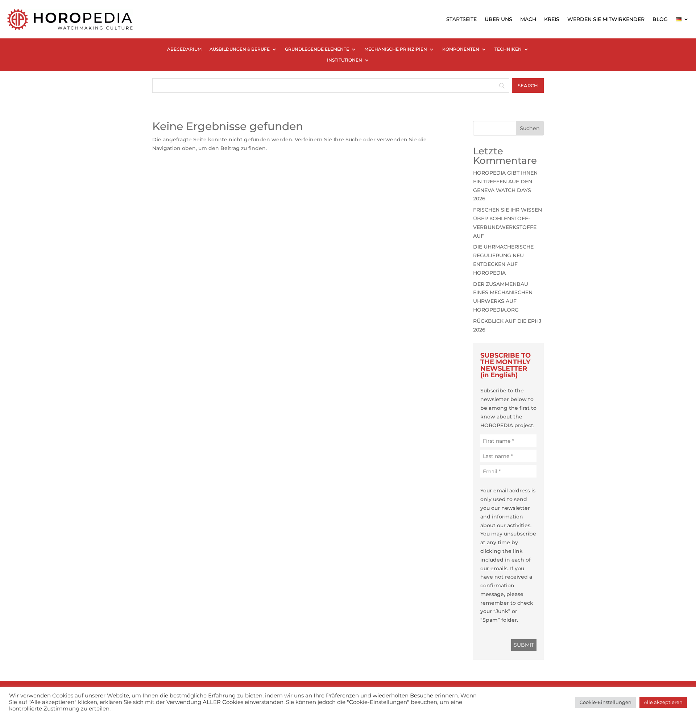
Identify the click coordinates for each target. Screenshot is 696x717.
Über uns (498, 19)
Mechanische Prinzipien (395, 49)
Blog (660, 19)
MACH (528, 19)
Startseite (461, 19)
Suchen (530, 128)
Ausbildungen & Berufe (240, 49)
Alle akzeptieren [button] (663, 702)
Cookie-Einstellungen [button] (605, 702)
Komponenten (460, 49)
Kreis (551, 19)
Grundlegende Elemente (317, 49)
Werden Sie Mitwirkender (606, 19)
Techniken (508, 49)
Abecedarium (184, 49)
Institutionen (344, 60)
